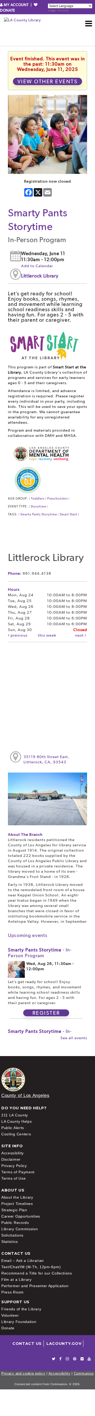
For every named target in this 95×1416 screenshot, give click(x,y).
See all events (73, 1038)
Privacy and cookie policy (23, 1373)
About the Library (17, 1197)
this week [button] (47, 635)
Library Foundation (18, 1322)
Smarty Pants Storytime (38, 514)
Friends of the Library (21, 1309)
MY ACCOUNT (16, 5)
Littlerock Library (40, 276)
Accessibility (12, 1153)
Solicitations (12, 1235)
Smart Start (68, 514)
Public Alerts (12, 1128)
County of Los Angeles (25, 1095)
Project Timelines (17, 1204)
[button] (88, 23)
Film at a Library (16, 1279)
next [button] (80, 635)
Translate (63, 10)
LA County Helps (16, 1121)
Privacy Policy (14, 1166)
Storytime (38, 506)
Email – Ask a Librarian (22, 1260)
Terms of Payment (18, 1172)
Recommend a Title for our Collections (36, 1273)
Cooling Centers (16, 1134)
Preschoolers (57, 498)
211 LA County (14, 1115)
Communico (84, 1373)
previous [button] (18, 635)
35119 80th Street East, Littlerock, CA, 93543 (46, 759)
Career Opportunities (20, 1216)
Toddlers (38, 498)
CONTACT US (27, 1343)
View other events (47, 81)
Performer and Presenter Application (35, 1286)
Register (46, 1013)
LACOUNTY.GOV (63, 1343)
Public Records (15, 1222)
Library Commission (19, 1229)
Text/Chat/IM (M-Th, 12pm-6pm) (31, 1267)
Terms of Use (13, 1178)
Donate (8, 1328)
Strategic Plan (14, 1210)
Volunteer (10, 1315)
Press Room (12, 1292)
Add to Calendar (37, 265)
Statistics (9, 1241)
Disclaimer (11, 1159)
